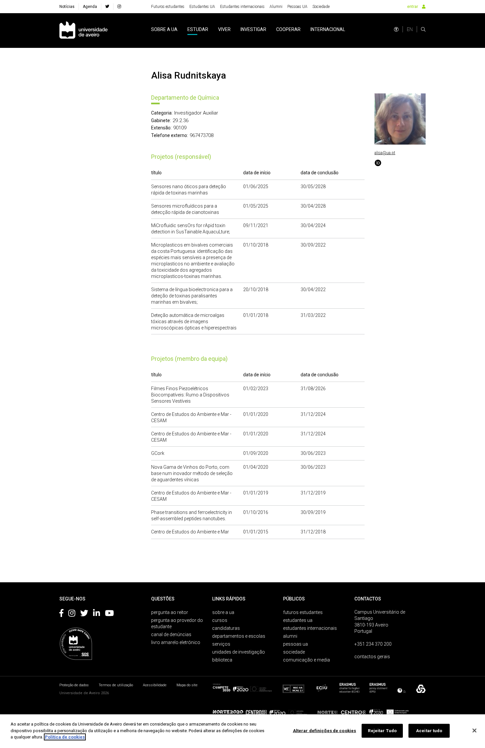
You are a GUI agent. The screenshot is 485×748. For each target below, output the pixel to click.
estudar (197, 29)
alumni (290, 636)
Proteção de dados (74, 685)
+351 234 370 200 (373, 644)
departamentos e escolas (238, 636)
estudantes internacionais (310, 628)
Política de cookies (65, 736)
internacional (327, 29)
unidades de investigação (238, 652)
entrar (412, 6)
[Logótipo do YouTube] (109, 614)
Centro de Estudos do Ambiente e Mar (190, 531)
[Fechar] (474, 730)
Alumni (276, 6)
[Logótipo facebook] (61, 614)
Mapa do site (187, 685)
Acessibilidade (155, 685)
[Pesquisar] (423, 29)
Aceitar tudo (429, 730)
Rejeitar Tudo (382, 730)
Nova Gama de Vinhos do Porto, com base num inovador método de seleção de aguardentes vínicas (192, 473)
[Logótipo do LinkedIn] (96, 614)
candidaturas (226, 628)
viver (224, 29)
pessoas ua (295, 644)
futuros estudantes (303, 612)
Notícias (67, 6)
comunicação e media (306, 660)
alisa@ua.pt (384, 153)
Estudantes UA (202, 6)
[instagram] (119, 6)
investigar (253, 29)
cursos (219, 620)
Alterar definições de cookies (324, 730)
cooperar (288, 29)
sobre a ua (164, 29)
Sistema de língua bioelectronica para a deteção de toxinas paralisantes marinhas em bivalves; (192, 296)
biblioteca (222, 660)
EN (410, 29)
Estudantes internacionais (242, 6)
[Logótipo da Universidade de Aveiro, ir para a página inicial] (83, 30)
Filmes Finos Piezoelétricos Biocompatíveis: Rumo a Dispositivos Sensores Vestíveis (190, 395)
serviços (221, 644)
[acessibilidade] (396, 29)
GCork (157, 453)
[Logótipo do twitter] (84, 614)
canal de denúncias (171, 634)
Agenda (90, 6)
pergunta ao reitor (169, 612)
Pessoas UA (297, 6)
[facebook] (107, 6)
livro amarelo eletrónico (175, 642)
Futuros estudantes (167, 6)
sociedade (294, 652)
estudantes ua (297, 620)
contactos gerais (372, 656)
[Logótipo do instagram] (71, 614)
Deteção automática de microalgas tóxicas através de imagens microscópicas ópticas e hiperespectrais (194, 321)
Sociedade (321, 6)
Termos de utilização (116, 685)
